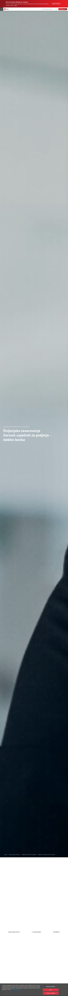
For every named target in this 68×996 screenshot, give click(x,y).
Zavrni (50, 989)
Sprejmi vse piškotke (50, 993)
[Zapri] (65, 989)
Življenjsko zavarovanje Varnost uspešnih (46, 854)
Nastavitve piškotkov (50, 986)
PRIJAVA (56, 9)
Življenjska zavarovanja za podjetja (29, 854)
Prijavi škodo (56, 3)
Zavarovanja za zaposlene (14, 854)
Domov (5, 854)
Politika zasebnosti (16, 989)
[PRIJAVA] (56, 9)
